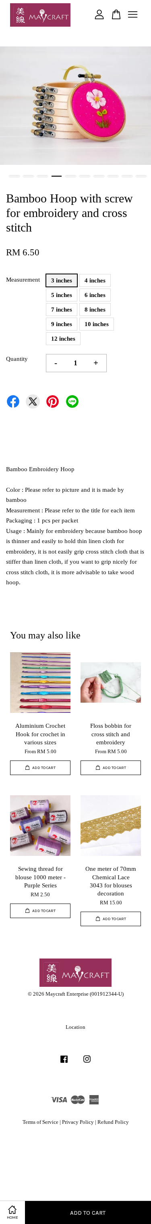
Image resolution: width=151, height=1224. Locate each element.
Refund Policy (113, 1122)
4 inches (95, 280)
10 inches (97, 324)
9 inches (61, 324)
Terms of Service (40, 1122)
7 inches (61, 309)
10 (141, 176)
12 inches (63, 338)
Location (75, 1027)
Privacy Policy (78, 1122)
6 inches (95, 295)
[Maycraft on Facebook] (64, 1063)
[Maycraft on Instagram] (87, 1063)
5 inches (61, 295)
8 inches (95, 309)
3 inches (61, 280)
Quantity (17, 359)
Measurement (23, 279)
